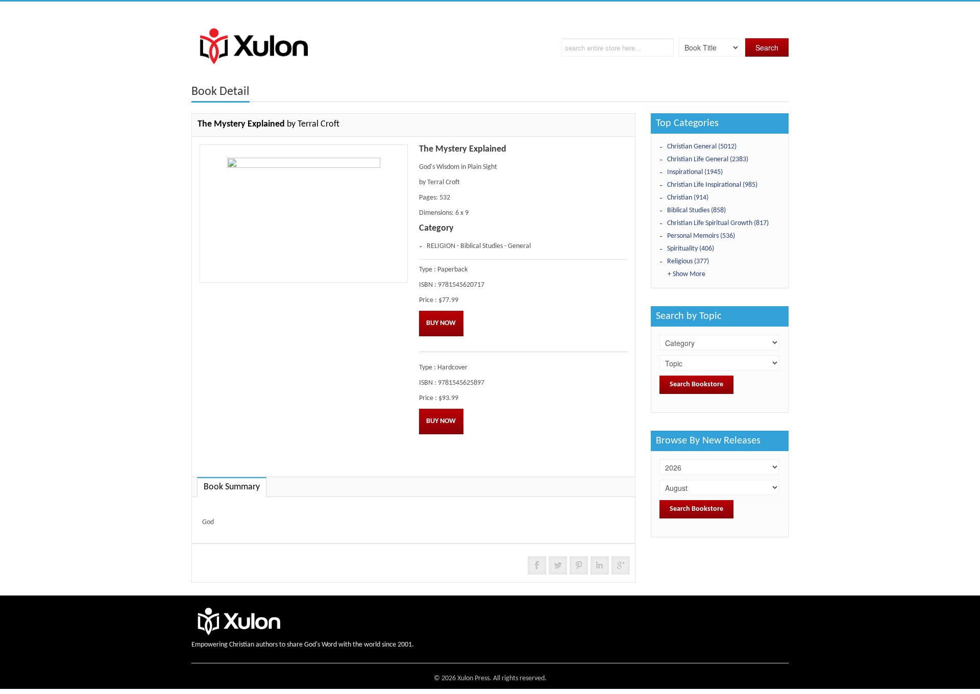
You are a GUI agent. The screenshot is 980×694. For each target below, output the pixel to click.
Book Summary (232, 487)
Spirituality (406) (690, 249)
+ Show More (686, 274)
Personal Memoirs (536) (701, 236)
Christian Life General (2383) (707, 159)
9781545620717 (461, 285)
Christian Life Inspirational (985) (712, 185)
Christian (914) (687, 198)
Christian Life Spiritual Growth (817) (718, 223)
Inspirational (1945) (695, 172)
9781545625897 (461, 383)
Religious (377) (688, 261)
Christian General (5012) (702, 147)
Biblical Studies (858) (696, 210)
